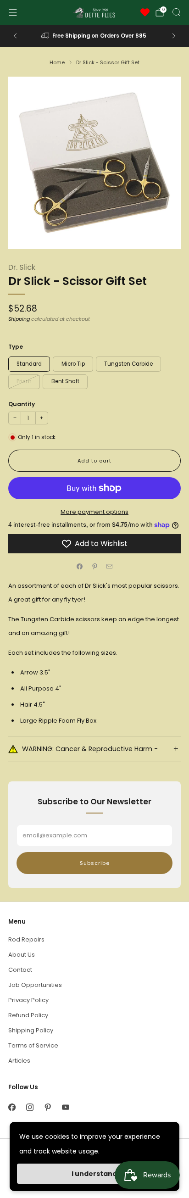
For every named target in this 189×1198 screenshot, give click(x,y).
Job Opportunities (35, 985)
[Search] (176, 12)
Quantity (21, 404)
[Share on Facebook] (79, 566)
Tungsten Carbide (128, 364)
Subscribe (95, 863)
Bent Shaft (65, 381)
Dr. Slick (21, 267)
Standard (29, 364)
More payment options (94, 511)
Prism (24, 381)
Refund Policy (28, 1015)
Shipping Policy (30, 1030)
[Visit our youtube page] (65, 1107)
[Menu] (12, 12)
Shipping (19, 319)
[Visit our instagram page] (30, 1107)
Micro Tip (73, 364)
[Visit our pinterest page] (47, 1107)
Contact (20, 969)
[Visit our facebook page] (12, 1107)
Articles (19, 1060)
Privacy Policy (28, 1000)
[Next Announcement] (173, 35)
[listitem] (95, 36)
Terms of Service (33, 1045)
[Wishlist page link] (145, 12)
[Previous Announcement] (15, 35)
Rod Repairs (26, 939)
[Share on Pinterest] (94, 566)
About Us (21, 954)
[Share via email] (109, 566)
